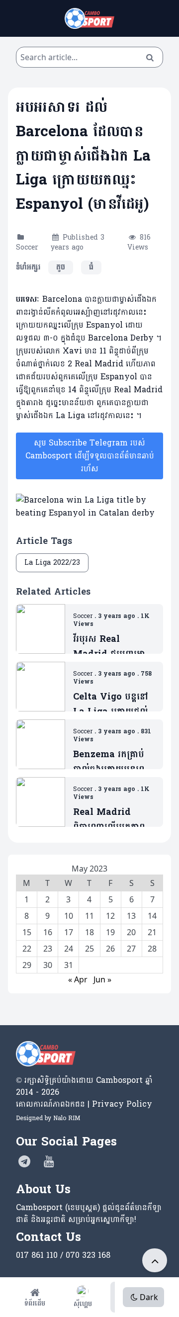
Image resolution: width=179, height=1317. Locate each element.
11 (89, 915)
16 (47, 932)
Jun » (102, 979)
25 (89, 948)
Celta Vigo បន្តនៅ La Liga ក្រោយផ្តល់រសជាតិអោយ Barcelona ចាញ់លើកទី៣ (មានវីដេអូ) (110, 704)
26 (110, 948)
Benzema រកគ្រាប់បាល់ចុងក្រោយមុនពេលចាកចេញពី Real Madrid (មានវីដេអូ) (113, 762)
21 (152, 932)
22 (26, 948)
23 (47, 948)
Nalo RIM (66, 1118)
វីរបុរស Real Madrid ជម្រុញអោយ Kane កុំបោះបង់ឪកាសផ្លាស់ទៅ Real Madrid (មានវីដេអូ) (113, 646)
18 (89, 932)
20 (131, 932)
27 (131, 948)
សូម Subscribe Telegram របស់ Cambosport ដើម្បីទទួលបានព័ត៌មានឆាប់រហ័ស (89, 456)
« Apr (78, 979)
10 (68, 915)
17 (68, 932)
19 (110, 932)
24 (68, 948)
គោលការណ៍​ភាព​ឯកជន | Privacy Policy (84, 1104)
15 (26, 932)
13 (131, 915)
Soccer (27, 247)
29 (26, 965)
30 (47, 965)
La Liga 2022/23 (52, 562)
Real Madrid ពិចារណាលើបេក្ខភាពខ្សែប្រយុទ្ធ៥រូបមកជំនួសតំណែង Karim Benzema (112, 819)
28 (152, 948)
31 (68, 965)
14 (152, 915)
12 (110, 915)
